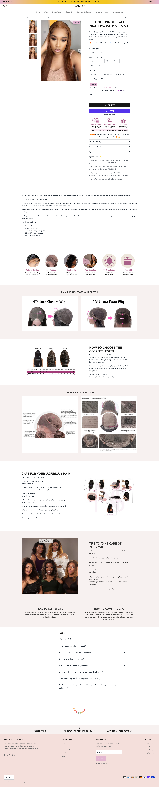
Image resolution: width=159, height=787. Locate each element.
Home (38, 12)
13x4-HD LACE (108, 74)
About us (64, 753)
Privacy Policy (149, 744)
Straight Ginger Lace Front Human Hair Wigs (45, 18)
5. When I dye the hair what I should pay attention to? (81, 671)
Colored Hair (69, 12)
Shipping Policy (149, 753)
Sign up (101, 758)
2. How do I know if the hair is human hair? (76, 652)
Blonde (29, 18)
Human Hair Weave (101, 12)
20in (107, 61)
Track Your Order (67, 750)
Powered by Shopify (20, 782)
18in (100, 61)
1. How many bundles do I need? (72, 646)
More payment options (109, 114)
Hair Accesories (117, 12)
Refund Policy (149, 750)
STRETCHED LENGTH (96, 57)
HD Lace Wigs (56, 12)
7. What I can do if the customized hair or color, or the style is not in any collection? (88, 686)
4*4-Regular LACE (122, 74)
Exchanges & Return (96, 147)
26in (92, 66)
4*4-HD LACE (95, 74)
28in (100, 66)
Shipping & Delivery (96, 142)
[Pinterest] (11, 1)
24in (122, 61)
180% (92, 53)
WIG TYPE (92, 70)
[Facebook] (4, 1)
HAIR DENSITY (94, 49)
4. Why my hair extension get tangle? (74, 665)
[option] (61, 50)
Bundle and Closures (84, 12)
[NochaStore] (79, 6)
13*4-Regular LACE (97, 79)
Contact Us (65, 747)
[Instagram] (9, 1)
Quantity (91, 94)
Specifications (94, 152)
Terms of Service (150, 747)
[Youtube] (6, 1)
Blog (63, 756)
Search (64, 744)
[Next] (79, 50)
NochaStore (11, 782)
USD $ (151, 2)
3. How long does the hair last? (71, 659)
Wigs (46, 12)
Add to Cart (110, 105)
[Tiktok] (14, 1)
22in (115, 61)
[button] (114, 90)
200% (100, 53)
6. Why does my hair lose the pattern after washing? (80, 678)
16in (92, 61)
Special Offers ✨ (95, 157)
